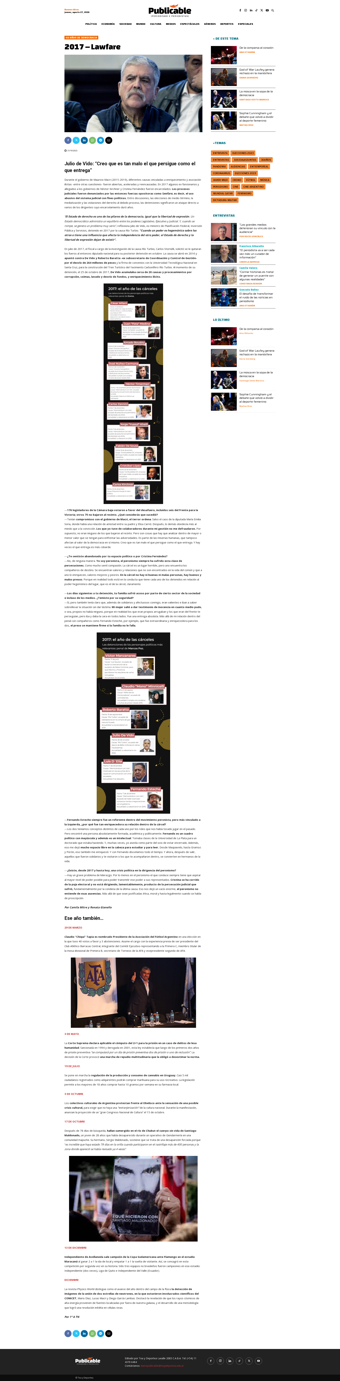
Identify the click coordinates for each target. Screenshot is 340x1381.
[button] (273, 10)
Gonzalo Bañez (249, 289)
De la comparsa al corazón (256, 47)
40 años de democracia (81, 37)
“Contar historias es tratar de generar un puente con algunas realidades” (256, 276)
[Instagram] (245, 10)
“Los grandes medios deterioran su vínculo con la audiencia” (257, 228)
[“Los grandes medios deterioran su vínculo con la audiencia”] (224, 232)
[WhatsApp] (92, 140)
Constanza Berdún (250, 283)
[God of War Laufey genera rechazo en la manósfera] (224, 77)
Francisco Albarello (251, 246)
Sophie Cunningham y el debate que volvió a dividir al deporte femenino (256, 117)
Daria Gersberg (248, 77)
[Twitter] (261, 10)
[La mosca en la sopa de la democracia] (224, 99)
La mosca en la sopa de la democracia (256, 93)
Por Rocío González (251, 236)
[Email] (108, 140)
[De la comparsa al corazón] (224, 55)
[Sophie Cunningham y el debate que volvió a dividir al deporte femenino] (224, 120)
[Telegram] (100, 140)
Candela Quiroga (249, 261)
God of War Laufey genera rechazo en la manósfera (256, 71)
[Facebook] (240, 10)
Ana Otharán (247, 52)
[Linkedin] (251, 10)
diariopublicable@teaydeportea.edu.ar (162, 1365)
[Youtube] (267, 10)
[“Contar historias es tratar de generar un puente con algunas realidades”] (224, 276)
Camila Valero (248, 268)
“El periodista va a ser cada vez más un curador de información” (256, 254)
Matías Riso (246, 125)
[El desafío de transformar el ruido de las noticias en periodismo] (224, 297)
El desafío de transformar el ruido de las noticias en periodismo (256, 297)
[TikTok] (256, 10)
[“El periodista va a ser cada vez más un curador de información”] (224, 254)
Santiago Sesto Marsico (254, 99)
